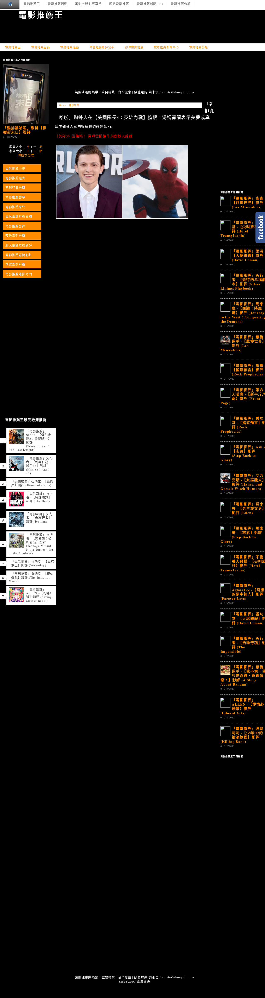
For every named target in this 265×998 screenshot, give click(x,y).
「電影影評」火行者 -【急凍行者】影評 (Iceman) (39, 517)
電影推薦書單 (15, 197)
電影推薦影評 (15, 226)
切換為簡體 (26, 155)
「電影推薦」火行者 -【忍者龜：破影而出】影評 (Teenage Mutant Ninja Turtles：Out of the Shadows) (31, 543)
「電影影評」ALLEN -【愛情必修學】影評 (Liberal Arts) (242, 706)
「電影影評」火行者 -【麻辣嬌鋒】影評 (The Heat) (39, 497)
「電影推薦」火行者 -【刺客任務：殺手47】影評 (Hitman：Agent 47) (39, 465)
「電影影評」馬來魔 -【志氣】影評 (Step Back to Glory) (242, 534)
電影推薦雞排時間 (18, 274)
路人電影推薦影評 (18, 245)
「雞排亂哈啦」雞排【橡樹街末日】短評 (25, 130)
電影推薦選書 (15, 178)
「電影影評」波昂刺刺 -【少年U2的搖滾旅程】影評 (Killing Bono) (242, 735)
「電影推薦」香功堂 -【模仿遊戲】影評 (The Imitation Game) (31, 577)
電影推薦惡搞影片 (18, 255)
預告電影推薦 (15, 235)
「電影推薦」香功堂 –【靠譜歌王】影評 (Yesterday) (32, 563)
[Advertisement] (134, 71)
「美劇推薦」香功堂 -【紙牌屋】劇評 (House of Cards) (32, 483)
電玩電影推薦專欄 (18, 216)
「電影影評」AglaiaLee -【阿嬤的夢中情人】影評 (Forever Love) (242, 592)
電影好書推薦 (15, 188)
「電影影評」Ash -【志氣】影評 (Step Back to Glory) (242, 453)
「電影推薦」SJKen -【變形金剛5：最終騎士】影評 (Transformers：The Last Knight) (30, 440)
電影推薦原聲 (15, 207)
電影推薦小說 (15, 168)
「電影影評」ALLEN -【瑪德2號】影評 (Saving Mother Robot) (39, 595)
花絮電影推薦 (15, 264)
